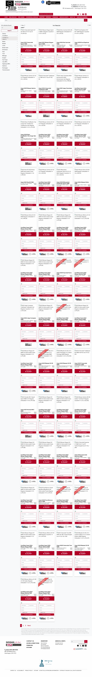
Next (29, 625)
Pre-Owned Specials (45, 647)
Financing (29, 645)
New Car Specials (45, 645)
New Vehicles (44, 643)
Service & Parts (60, 641)
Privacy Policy (29, 670)
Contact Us (30, 641)
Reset (9, 30)
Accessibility (20, 670)
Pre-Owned (43, 644)
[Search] (85, 20)
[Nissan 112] (18, 3)
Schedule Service (59, 643)
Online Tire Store (59, 644)
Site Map (29, 647)
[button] (42, 2)
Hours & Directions (32, 643)
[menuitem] (10, 37)
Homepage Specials (45, 648)
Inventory (44, 641)
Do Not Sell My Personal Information (49, 670)
